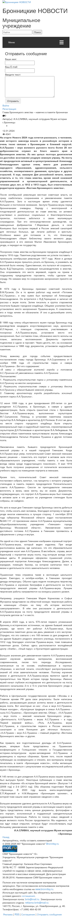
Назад (6, 837)
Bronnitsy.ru (52, 843)
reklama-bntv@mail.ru (37, 902)
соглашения (28, 896)
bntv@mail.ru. (32, 899)
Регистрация (9, 108)
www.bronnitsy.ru (44, 889)
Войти (6, 105)
